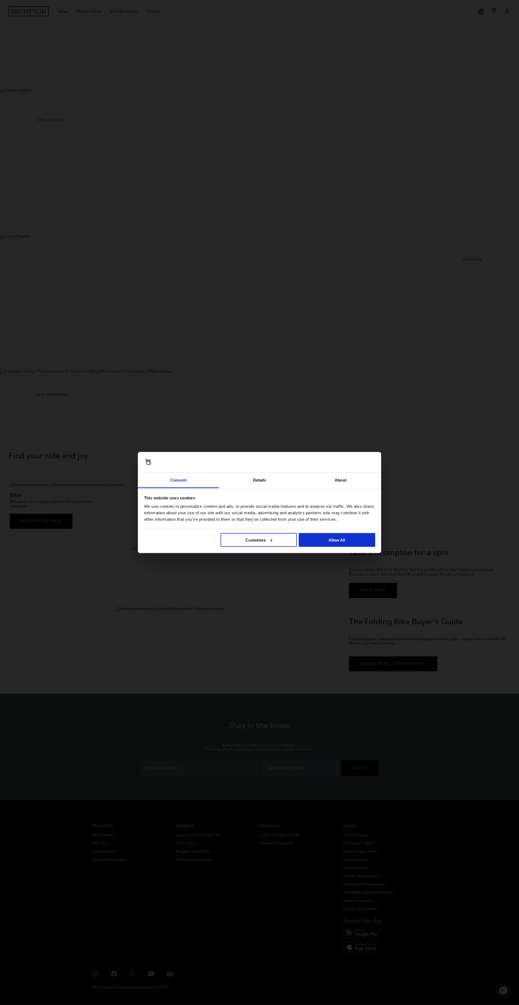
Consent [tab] (178, 480)
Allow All (336, 539)
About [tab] (341, 480)
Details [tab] (259, 480)
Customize (255, 539)
